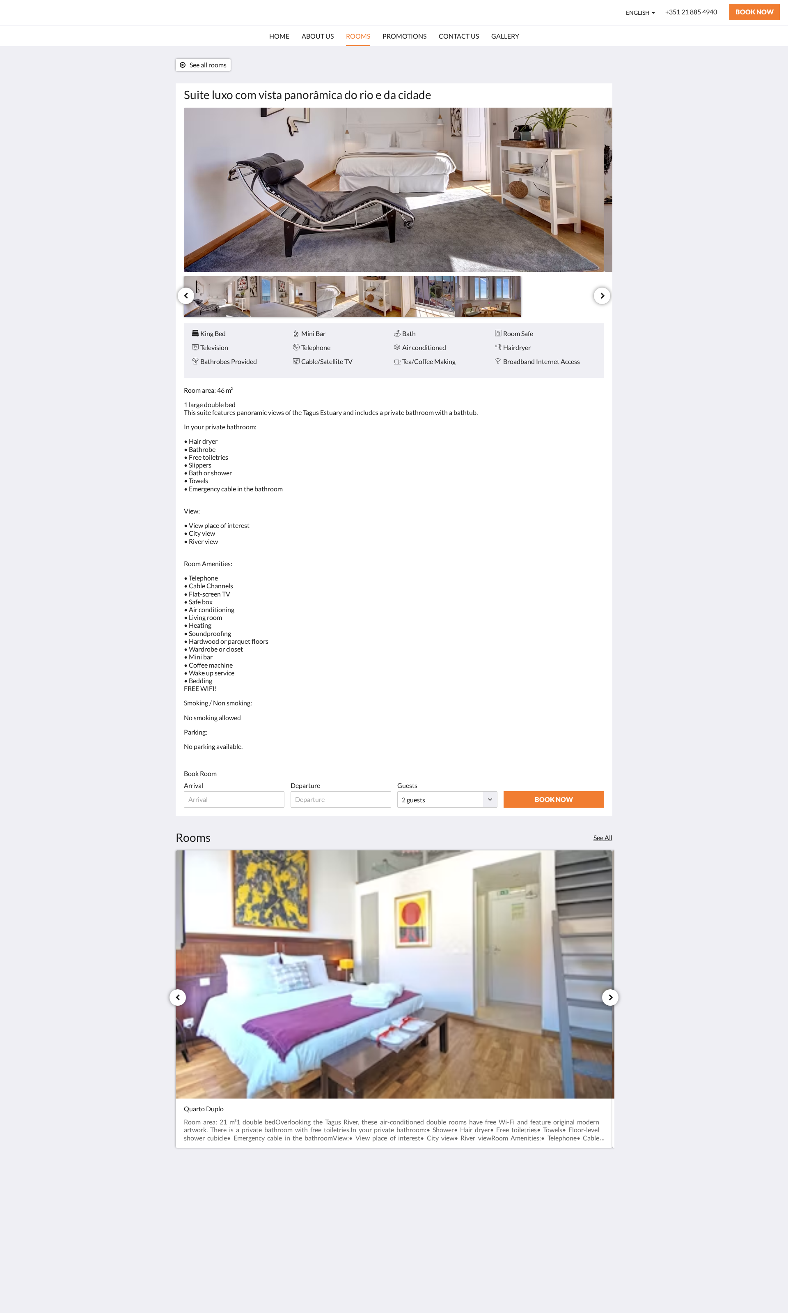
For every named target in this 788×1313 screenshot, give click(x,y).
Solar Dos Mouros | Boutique (86, 12)
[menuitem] (279, 36)
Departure (305, 785)
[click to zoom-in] (394, 190)
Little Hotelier (583, 1254)
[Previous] (186, 296)
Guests (407, 785)
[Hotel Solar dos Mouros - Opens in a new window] (573, 1197)
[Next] (602, 296)
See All (602, 837)
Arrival (193, 785)
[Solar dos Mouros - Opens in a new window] (596, 1197)
